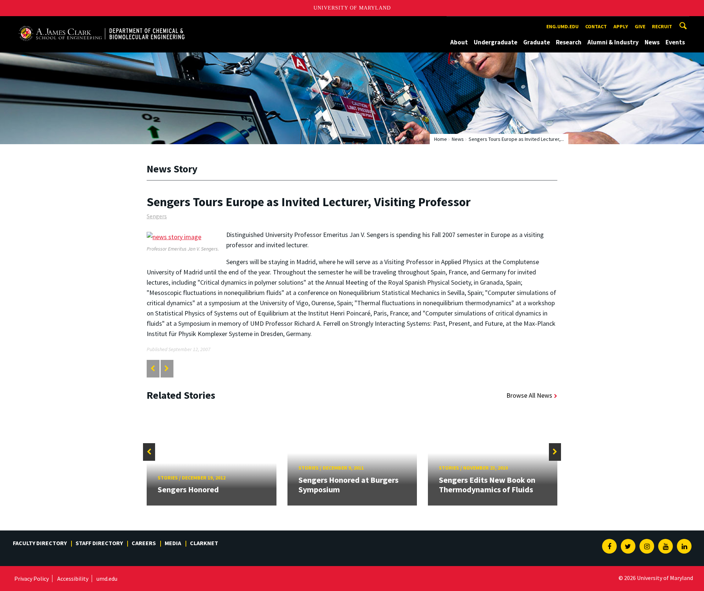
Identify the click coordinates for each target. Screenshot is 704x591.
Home (440, 139)
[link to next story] (166, 368)
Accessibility (72, 578)
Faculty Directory (40, 543)
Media (173, 543)
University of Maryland (352, 8)
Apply (620, 26)
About (459, 42)
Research (569, 42)
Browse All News (529, 395)
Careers (144, 543)
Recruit (662, 26)
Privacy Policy (31, 578)
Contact (596, 26)
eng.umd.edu (562, 26)
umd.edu (106, 578)
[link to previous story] (152, 368)
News (652, 42)
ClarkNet (204, 543)
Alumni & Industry (613, 42)
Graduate (536, 42)
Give (640, 26)
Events (675, 42)
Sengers (157, 216)
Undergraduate (495, 42)
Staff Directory (99, 543)
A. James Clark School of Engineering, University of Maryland (101, 23)
